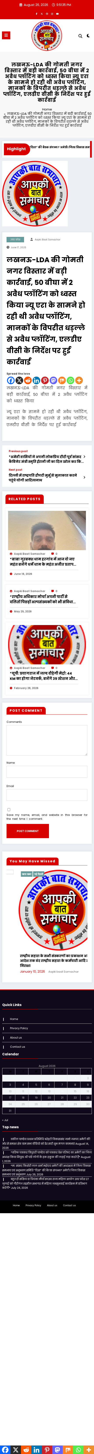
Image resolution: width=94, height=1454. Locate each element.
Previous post (18, 451)
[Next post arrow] (84, 477)
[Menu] (6, 35)
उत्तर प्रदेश (15, 239)
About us (16, 1028)
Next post (15, 469)
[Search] (80, 36)
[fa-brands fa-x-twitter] (42, 14)
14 (62, 1082)
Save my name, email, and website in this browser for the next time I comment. (47, 817)
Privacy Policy (19, 1019)
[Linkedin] (36, 380)
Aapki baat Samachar (47, 239)
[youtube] (57, 14)
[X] (19, 380)
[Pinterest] (45, 380)
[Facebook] (11, 380)
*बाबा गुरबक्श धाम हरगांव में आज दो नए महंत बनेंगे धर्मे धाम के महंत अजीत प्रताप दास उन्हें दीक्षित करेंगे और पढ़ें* (42, 562)
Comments (14, 722)
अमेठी (55, 874)
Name (11, 763)
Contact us (17, 1038)
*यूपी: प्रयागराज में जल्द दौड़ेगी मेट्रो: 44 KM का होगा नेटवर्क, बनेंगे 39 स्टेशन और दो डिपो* (42, 676)
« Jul (5, 1111)
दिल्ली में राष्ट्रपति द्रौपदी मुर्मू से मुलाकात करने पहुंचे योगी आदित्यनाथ (43, 477)
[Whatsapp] (70, 380)
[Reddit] (28, 380)
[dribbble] (47, 14)
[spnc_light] (88, 36)
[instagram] (52, 14)
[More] (79, 380)
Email (10, 786)
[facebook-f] (36, 14)
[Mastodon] (53, 380)
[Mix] (62, 380)
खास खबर (65, 874)
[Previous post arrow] (84, 456)
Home (14, 1010)
